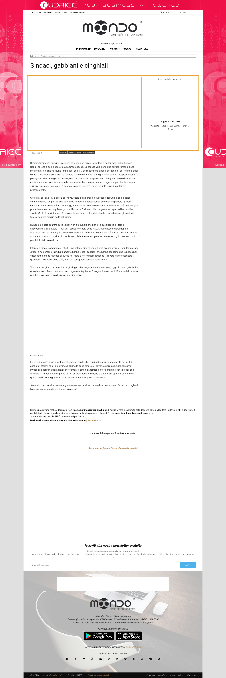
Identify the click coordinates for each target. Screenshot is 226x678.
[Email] (99, 400)
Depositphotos (133, 646)
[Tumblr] (106, 400)
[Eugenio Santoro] (170, 100)
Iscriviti (188, 565)
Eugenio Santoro (170, 121)
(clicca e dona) (93, 420)
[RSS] (117, 659)
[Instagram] (92, 659)
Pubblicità (162, 675)
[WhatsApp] (78, 400)
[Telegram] (92, 400)
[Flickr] (84, 659)
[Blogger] (67, 659)
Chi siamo (191, 675)
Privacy (181, 675)
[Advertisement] (113, 498)
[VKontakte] (150, 659)
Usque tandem (88, 153)
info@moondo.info (101, 675)
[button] (165, 12)
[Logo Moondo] (113, 28)
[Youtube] (159, 659)
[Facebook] (52, 400)
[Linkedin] (85, 400)
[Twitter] (59, 400)
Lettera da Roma (75, 153)
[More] (113, 400)
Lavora (172, 675)
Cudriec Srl (56, 675)
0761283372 (76, 675)
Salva (70, 400)
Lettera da (34, 56)
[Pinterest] (109, 659)
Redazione (150, 675)
